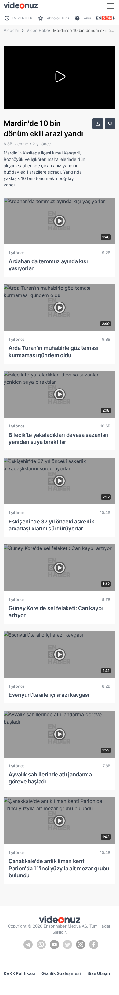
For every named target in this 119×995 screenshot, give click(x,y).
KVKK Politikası (19, 973)
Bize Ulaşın (98, 973)
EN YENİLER (22, 18)
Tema (86, 18)
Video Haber (38, 30)
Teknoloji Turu (57, 18)
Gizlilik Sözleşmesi (61, 973)
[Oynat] (59, 77)
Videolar (11, 30)
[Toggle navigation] (110, 6)
